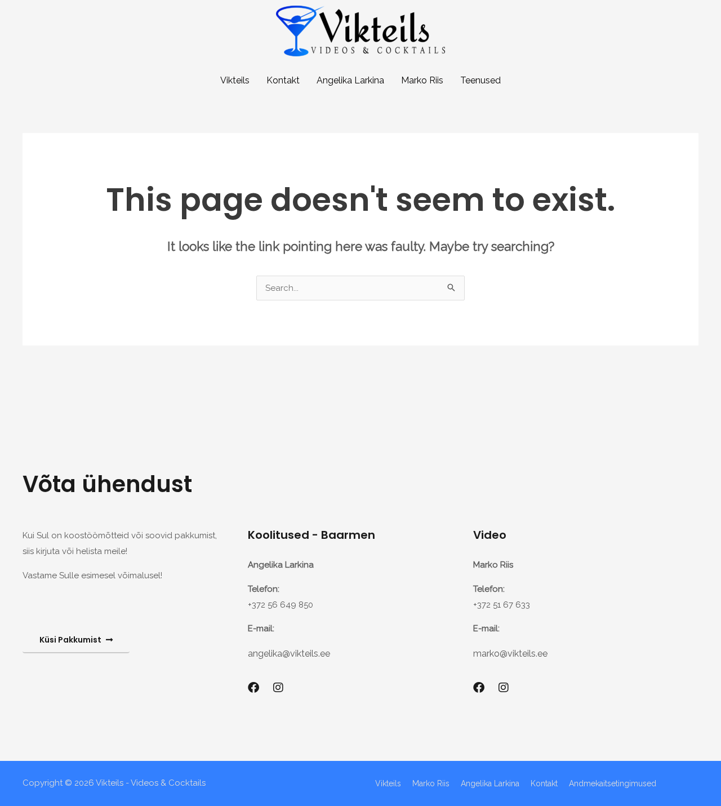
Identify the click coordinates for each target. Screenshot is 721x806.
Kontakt (283, 80)
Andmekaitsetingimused (612, 783)
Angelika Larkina (350, 80)
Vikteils (235, 80)
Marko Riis (422, 80)
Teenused (480, 80)
